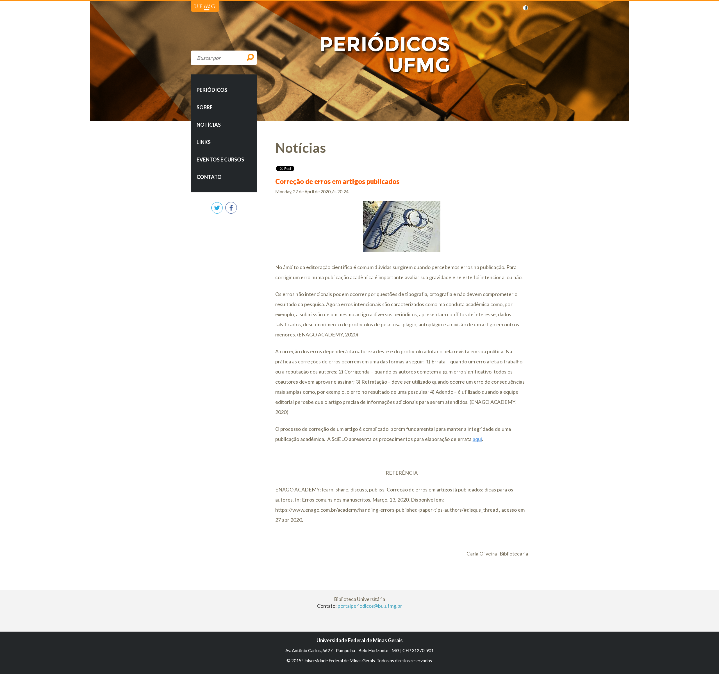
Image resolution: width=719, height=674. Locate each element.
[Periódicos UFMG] (360, 78)
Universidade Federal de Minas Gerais (204, 7)
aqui (477, 439)
